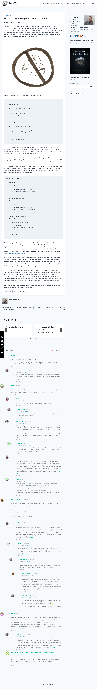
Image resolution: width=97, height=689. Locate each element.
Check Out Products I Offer (51, 3)
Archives (72, 91)
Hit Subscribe (75, 32)
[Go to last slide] (6, 330)
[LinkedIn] (2, 341)
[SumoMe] (2, 356)
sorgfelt (29, 561)
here (20, 272)
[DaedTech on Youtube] (82, 36)
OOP (10, 291)
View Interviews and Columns (76, 3)
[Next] (61, 330)
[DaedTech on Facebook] (71, 36)
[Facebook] (2, 333)
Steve (24, 372)
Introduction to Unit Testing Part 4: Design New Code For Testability (16, 307)
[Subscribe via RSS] (79, 36)
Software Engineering (19, 291)
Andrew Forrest (28, 445)
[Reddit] (2, 348)
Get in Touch (90, 3)
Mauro (26, 411)
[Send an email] (85, 36)
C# (6, 291)
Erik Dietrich (9, 22)
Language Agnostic (9, 15)
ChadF (24, 636)
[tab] (30, 338)
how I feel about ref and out (16, 253)
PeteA (24, 400)
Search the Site (74, 84)
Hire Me (63, 3)
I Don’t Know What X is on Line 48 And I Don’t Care (51, 307)
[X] (2, 337)
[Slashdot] (2, 352)
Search (91, 86)
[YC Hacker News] (2, 344)
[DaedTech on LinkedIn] (76, 36)
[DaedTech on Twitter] (74, 36)
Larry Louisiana (26, 525)
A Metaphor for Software (15, 327)
